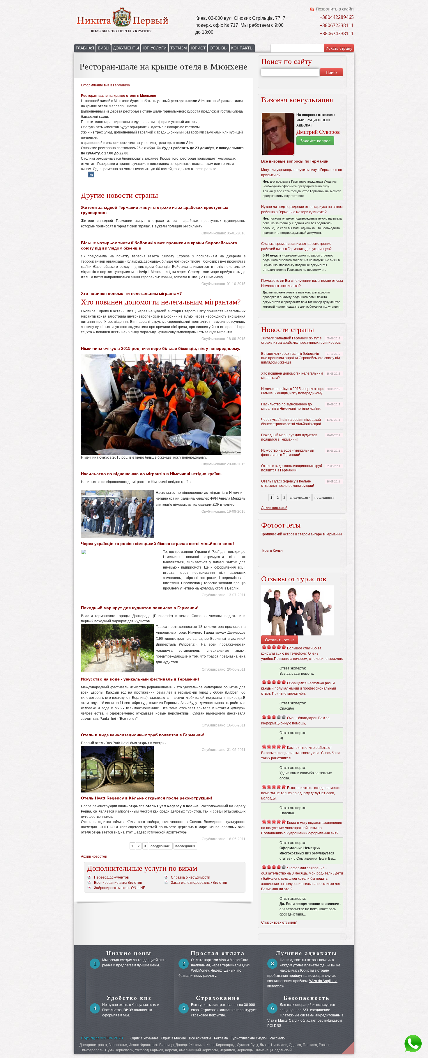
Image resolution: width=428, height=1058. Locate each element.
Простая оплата (218, 953)
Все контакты (200, 1038)
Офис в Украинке (144, 1038)
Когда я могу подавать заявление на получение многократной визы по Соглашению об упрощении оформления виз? (301, 828)
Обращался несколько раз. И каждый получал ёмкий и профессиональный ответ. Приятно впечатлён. (298, 688)
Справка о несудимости (190, 877)
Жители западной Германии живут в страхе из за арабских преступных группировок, (301, 340)
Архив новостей (94, 856)
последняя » (185, 846)
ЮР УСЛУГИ (155, 48)
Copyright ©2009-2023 (102, 1038)
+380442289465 (337, 17)
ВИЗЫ (103, 48)
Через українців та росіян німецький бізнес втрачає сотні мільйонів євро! (157, 543)
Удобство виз (129, 998)
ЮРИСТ (198, 48)
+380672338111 (337, 25)
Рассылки (278, 1038)
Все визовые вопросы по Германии (294, 161)
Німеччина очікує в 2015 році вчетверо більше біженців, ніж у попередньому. (160, 348)
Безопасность (307, 998)
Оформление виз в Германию (105, 85)
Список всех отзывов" (279, 922)
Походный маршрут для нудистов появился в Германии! (140, 607)
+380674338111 (337, 33)
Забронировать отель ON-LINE (119, 888)
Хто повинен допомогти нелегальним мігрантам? (131, 293)
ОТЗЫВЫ (218, 48)
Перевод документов (111, 877)
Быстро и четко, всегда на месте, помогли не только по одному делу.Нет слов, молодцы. (301, 793)
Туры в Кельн (272, 550)
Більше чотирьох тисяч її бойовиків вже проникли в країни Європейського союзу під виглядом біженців (300, 358)
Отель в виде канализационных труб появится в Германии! (142, 735)
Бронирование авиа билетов (118, 883)
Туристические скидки (249, 1038)
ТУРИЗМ (178, 48)
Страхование (218, 998)
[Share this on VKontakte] (91, 176)
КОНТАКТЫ (242, 48)
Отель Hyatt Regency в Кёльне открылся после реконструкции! (146, 798)
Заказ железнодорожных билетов (199, 883)
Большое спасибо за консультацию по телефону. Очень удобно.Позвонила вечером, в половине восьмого (302, 653)
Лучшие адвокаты (306, 953)
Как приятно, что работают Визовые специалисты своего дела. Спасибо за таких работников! (300, 753)
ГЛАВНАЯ (85, 48)
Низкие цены (129, 953)
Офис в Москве (173, 1038)
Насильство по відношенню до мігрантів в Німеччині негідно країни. (151, 473)
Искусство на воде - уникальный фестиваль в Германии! (140, 679)
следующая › (161, 846)
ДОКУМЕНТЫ (126, 48)
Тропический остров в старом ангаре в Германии (301, 534)
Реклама (221, 1038)
